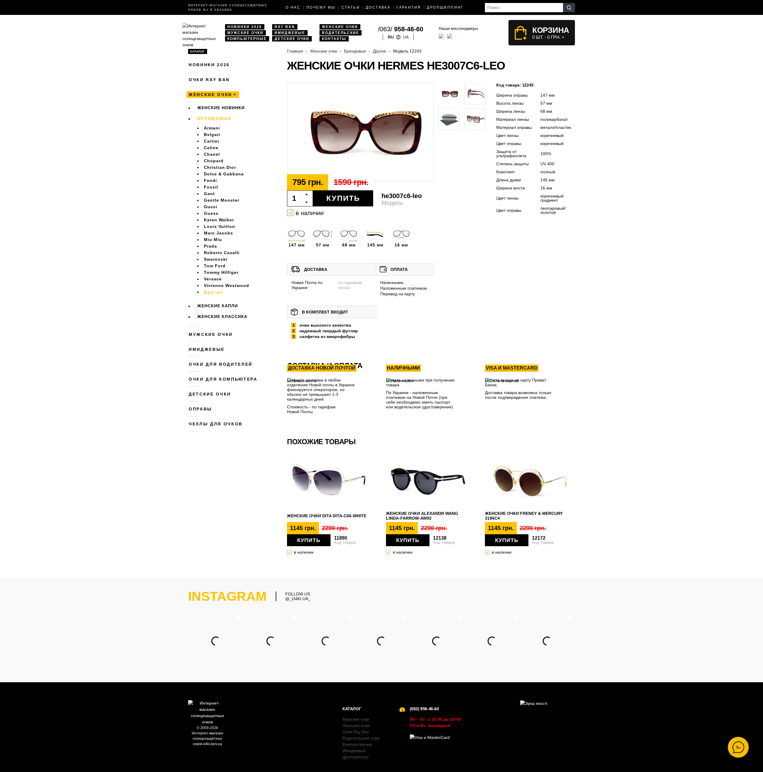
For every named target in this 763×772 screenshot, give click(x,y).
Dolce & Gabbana (224, 174)
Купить (343, 198)
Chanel (212, 154)
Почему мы (321, 7)
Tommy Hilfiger (221, 272)
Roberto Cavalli (222, 252)
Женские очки (340, 27)
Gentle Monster (221, 200)
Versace (213, 279)
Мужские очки (245, 33)
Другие (214, 292)
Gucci (210, 206)
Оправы (200, 409)
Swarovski (215, 259)
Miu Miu (213, 239)
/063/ (400, 29)
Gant (209, 193)
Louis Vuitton (219, 226)
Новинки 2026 (244, 27)
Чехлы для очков (216, 423)
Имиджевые (290, 33)
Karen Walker (219, 219)
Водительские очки (360, 738)
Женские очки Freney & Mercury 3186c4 (524, 516)
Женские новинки (221, 107)
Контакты (334, 39)
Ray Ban (285, 27)
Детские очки (292, 39)
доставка (378, 7)
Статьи (351, 7)
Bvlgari (212, 134)
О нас (293, 7)
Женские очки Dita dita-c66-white (326, 515)
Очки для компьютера (223, 379)
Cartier (211, 141)
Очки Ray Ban (355, 731)
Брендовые (214, 118)
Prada (210, 246)
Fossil (211, 187)
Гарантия (408, 7)
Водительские (340, 33)
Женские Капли (217, 305)
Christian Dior (220, 167)
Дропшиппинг (445, 7)
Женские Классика (222, 316)
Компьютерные (247, 39)
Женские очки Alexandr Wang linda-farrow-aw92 (422, 516)
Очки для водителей (220, 364)
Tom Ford (215, 265)
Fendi (210, 180)
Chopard (214, 160)
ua (406, 37)
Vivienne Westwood (226, 285)
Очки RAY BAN (209, 79)
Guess (211, 213)
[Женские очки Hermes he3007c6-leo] (360, 132)
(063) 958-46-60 (424, 708)
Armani (212, 128)
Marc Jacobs (218, 233)
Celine (211, 147)
